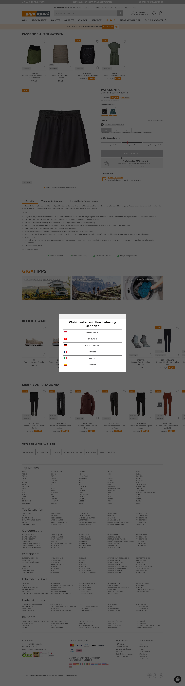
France (92, 352)
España (92, 365)
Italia (92, 358)
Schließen (123, 316)
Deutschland (92, 345)
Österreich (92, 332)
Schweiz (92, 339)
